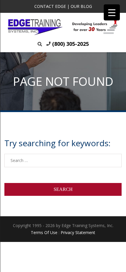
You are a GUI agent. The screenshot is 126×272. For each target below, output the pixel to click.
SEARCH (63, 189)
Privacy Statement (78, 232)
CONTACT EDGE (50, 6)
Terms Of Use (44, 232)
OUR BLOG (81, 6)
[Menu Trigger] (112, 12)
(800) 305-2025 (70, 43)
